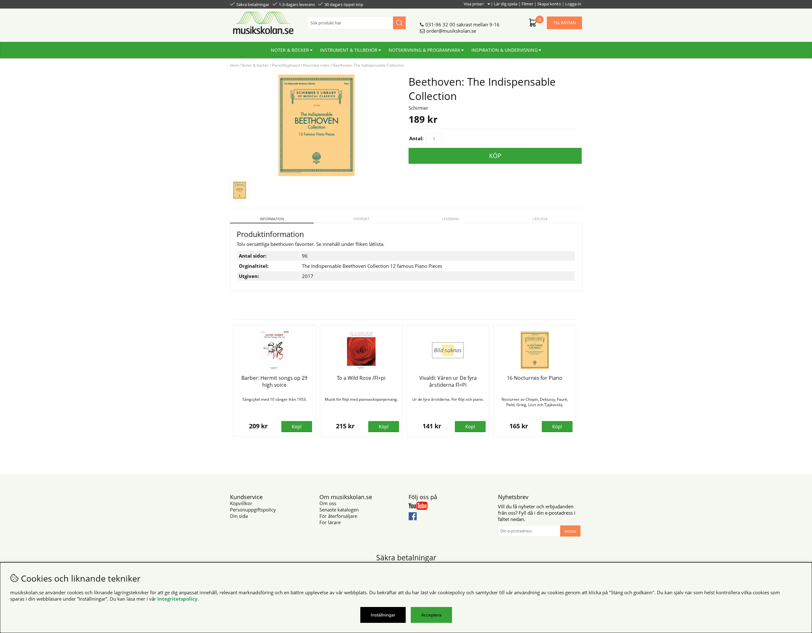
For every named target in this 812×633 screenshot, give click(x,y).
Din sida (239, 516)
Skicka (570, 531)
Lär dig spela (505, 4)
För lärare (330, 522)
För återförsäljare (338, 516)
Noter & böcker (290, 50)
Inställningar (383, 614)
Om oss (327, 503)
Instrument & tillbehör (348, 50)
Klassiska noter (316, 65)
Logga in (573, 4)
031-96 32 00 (440, 24)
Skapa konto (549, 4)
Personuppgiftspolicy (253, 509)
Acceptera (431, 614)
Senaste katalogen (339, 509)
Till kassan (564, 22)
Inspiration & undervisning (504, 50)
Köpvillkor (241, 503)
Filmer (527, 4)
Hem (234, 65)
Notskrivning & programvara (424, 50)
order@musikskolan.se (451, 31)
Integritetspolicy (177, 599)
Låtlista (540, 218)
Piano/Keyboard (286, 65)
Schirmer (418, 108)
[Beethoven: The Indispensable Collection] (316, 174)
